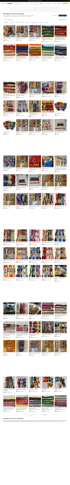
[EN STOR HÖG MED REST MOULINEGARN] (9, 180)
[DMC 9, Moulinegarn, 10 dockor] (35, 253)
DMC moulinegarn (58, 113)
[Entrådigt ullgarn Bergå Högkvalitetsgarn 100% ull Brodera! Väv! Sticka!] (9, 87)
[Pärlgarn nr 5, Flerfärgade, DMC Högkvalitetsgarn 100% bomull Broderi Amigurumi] (9, 401)
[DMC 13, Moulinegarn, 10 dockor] (61, 235)
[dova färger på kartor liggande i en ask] (9, 308)
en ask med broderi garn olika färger (60, 278)
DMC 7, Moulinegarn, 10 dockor (47, 260)
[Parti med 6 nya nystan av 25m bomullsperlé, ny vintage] (22, 87)
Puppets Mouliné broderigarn (21, 389)
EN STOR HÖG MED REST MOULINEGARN (7, 188)
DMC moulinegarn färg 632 (33, 187)
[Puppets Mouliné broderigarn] (22, 382)
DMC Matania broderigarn (33, 389)
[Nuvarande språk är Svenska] (41, 3)
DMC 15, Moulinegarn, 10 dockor (34, 242)
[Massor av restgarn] (48, 87)
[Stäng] (69, 1)
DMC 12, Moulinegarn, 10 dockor (8, 260)
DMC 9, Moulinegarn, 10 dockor (34, 260)
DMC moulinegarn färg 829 (20, 187)
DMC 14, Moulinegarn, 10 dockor (47, 242)
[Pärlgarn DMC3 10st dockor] (22, 31)
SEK (43, 3)
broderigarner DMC (58, 334)
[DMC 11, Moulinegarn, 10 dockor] (22, 253)
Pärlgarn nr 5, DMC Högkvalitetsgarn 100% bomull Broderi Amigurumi (34, 409)
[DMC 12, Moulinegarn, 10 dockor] (9, 253)
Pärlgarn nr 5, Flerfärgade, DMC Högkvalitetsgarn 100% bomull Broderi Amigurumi (8, 409)
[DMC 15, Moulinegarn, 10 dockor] (35, 235)
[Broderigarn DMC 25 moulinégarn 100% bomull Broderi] (48, 308)
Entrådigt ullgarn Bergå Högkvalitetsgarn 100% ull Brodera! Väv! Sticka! (9, 95)
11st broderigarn (44, 113)
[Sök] (35, 3)
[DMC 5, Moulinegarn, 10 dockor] (61, 253)
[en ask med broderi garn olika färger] (61, 271)
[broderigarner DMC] (61, 327)
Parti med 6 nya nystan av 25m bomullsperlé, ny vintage (21, 95)
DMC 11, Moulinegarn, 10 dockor (21, 260)
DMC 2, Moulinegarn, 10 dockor (34, 277)
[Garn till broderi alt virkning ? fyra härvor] (22, 308)
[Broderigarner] (22, 106)
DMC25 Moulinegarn (45, 187)
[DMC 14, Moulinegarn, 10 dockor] (48, 235)
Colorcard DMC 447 (45, 168)
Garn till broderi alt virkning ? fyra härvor (22, 316)
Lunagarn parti (57, 389)
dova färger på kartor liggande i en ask (9, 316)
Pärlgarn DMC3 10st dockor (21, 38)
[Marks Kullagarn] (48, 382)
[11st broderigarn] (48, 106)
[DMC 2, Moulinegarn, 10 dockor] (35, 271)
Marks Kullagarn (44, 389)
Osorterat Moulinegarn (7, 38)
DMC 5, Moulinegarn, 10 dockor (60, 260)
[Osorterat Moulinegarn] (9, 31)
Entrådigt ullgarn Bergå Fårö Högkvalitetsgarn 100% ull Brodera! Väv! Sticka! (48, 39)
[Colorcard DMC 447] (48, 161)
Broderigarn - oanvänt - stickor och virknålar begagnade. (35, 169)
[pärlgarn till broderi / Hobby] (22, 199)
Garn (6, 19)
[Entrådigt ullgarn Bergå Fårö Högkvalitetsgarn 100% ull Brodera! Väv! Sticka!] (48, 31)
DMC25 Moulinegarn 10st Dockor (34, 38)
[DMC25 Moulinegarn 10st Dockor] (35, 31)
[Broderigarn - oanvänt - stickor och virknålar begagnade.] (35, 161)
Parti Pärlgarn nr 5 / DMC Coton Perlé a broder (8, 390)
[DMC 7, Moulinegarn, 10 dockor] (48, 253)
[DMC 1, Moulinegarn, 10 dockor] (48, 271)
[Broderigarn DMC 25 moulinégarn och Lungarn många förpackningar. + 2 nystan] (61, 161)
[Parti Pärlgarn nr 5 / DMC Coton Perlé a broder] (9, 382)
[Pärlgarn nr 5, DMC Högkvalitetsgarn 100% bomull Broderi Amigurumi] (35, 401)
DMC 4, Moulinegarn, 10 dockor (8, 277)
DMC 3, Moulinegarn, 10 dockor (21, 277)
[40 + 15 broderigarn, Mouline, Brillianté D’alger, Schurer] (35, 106)
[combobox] (24, 3)
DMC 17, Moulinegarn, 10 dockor (8, 242)
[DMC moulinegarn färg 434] (61, 125)
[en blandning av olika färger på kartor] (35, 308)
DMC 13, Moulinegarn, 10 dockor (60, 242)
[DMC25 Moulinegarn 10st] (48, 346)
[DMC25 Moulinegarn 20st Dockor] (48, 125)
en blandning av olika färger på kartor (34, 316)
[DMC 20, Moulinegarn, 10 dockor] (61, 199)
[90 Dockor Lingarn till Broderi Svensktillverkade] (35, 327)
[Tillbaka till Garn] (4, 19)
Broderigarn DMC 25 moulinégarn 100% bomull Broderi (47, 316)
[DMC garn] (9, 346)
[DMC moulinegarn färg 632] (35, 180)
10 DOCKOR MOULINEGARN (46, 334)
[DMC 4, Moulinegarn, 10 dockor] (9, 271)
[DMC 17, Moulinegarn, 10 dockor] (9, 235)
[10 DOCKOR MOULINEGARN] (48, 327)
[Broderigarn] (22, 346)
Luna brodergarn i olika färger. (60, 94)
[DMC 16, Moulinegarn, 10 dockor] (22, 235)
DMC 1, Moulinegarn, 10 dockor (47, 277)
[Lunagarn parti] (61, 382)
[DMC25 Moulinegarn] (48, 180)
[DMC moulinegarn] (61, 106)
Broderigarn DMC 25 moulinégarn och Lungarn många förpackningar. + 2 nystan (60, 169)
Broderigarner (18, 113)
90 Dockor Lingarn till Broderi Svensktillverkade (34, 335)
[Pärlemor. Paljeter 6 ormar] (48, 199)
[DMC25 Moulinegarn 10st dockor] (35, 125)
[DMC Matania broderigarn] (35, 382)
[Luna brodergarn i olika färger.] (61, 87)
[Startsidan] (9, 3)
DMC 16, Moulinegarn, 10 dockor (21, 242)
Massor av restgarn (45, 94)
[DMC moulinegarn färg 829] (22, 180)
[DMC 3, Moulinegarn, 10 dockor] (22, 271)
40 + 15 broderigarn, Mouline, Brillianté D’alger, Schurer (34, 114)
